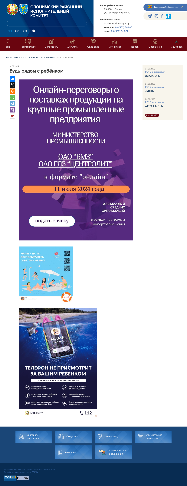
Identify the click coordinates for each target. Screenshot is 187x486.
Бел (17, 31)
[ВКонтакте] (12, 79)
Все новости (152, 115)
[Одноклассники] (12, 91)
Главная (8, 57)
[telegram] (150, 16)
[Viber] (12, 109)
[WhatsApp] (12, 97)
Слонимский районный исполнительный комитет (56, 11)
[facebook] (162, 16)
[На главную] (12, 9)
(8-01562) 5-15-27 (119, 31)
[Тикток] (168, 16)
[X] (12, 85)
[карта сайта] (33, 30)
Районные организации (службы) (31, 57)
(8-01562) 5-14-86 (123, 27)
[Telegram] (12, 103)
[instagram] (156, 16)
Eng (25, 31)
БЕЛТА (35, 472)
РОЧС (52, 57)
